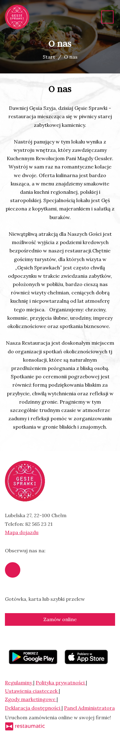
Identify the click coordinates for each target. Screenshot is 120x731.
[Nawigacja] (107, 16)
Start (49, 57)
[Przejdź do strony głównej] (17, 17)
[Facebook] (12, 570)
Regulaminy (19, 682)
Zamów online (60, 619)
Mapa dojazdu (21, 532)
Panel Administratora (89, 708)
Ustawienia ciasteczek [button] (32, 691)
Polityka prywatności (61, 682)
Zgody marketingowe (31, 699)
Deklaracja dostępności (33, 708)
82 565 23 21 (39, 524)
